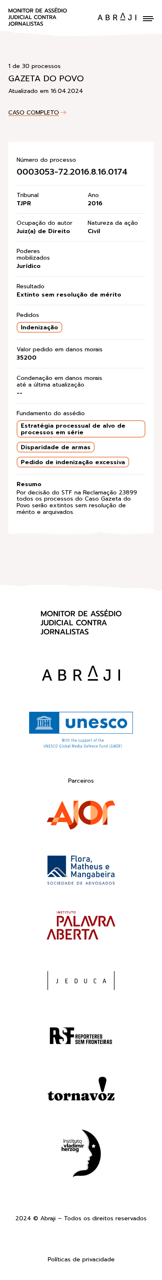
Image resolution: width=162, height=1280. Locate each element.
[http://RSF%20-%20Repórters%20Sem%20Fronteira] (81, 1037)
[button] (148, 18)
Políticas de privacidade (81, 1260)
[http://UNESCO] (81, 747)
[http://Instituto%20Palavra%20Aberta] (81, 927)
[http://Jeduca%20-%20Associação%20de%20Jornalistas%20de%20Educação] (81, 982)
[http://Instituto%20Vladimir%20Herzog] (81, 1155)
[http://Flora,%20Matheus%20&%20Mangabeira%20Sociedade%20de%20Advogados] (81, 872)
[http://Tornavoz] (81, 1092)
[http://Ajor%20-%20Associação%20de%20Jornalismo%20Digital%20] (81, 817)
